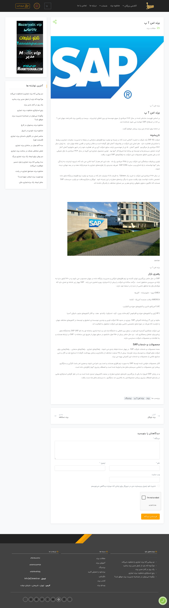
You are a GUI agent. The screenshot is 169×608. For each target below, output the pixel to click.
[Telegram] (36, 599)
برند (148, 398)
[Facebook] (47, 599)
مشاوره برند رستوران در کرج (32, 125)
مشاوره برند (115, 5)
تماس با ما (82, 5)
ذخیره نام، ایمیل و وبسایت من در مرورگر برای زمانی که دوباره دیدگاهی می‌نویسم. (123, 486)
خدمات (104, 6)
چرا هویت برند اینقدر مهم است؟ (30, 177)
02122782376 (35, 565)
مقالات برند (151, 28)
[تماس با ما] (163, 601)
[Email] (25, 599)
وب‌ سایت (156, 474)
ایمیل (102, 463)
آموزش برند (100, 563)
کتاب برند (101, 581)
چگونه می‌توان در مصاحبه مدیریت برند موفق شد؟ (134, 577)
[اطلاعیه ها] (37, 6)
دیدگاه (156, 438)
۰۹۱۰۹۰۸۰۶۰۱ (35, 558)
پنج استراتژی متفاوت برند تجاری (30, 110)
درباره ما (93, 5)
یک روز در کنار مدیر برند (33, 105)
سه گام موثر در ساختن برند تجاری (29, 145)
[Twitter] (42, 599)
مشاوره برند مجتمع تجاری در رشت (29, 171)
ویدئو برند (101, 585)
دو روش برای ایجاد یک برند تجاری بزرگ (27, 156)
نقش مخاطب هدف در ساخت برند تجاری (27, 151)
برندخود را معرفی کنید (96, 572)
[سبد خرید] (47, 6)
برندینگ (128, 398)
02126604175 (35, 572)
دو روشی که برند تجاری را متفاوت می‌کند (26, 94)
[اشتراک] (54, 22)
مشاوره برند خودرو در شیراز (32, 130)
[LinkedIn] (64, 599)
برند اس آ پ (139, 398)
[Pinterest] (31, 599)
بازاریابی (102, 576)
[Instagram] (69, 599)
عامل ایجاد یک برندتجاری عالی (31, 182)
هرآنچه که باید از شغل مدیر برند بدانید (27, 99)
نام (158, 463)
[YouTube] (53, 599)
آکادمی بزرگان (130, 6)
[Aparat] (58, 599)
